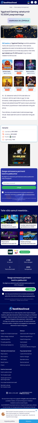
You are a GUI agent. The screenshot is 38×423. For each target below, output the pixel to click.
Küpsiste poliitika (5, 339)
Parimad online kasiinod (8, 351)
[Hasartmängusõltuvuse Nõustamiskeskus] (26, 393)
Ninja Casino (4, 354)
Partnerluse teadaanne (7, 345)
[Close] (36, 411)
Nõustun (28, 421)
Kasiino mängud (24, 356)
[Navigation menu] (35, 2)
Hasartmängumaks (25, 339)
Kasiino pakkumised (6, 372)
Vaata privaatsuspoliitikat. (28, 194)
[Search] (32, 2)
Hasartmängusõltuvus (26, 336)
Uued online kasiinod (26, 354)
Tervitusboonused (6, 375)
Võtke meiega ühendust (7, 336)
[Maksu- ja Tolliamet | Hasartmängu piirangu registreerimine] (12, 393)
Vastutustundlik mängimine (27, 333)
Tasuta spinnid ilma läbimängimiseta (6, 378)
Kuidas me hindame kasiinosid (9, 333)
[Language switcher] (28, 2)
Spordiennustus (24, 359)
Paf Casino (4, 359)
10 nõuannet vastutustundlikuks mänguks (28, 345)
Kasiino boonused (6, 369)
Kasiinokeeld (23, 342)
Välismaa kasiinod (25, 365)
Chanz (2, 365)
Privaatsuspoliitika (6, 342)
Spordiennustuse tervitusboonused (6, 386)
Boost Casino (4, 362)
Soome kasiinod (24, 362)
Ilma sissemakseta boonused (9, 382)
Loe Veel (19, 73)
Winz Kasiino (4, 356)
